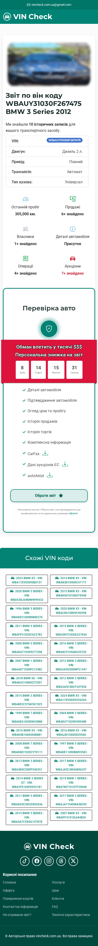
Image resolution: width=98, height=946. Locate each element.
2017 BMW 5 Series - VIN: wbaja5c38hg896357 (72, 765)
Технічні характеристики (71, 914)
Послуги (58, 882)
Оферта (9, 890)
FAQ (55, 906)
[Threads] (61, 861)
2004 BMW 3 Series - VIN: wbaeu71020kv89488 (72, 717)
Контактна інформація (20, 906)
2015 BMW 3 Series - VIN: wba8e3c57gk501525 (28, 700)
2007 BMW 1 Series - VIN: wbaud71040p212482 (28, 665)
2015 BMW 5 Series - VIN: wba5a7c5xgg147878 (27, 817)
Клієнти (58, 898)
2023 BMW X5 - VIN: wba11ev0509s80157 (27, 580)
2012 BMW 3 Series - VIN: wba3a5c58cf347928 (72, 683)
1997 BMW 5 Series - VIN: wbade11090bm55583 (72, 748)
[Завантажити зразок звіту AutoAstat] (49, 475)
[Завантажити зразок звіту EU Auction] (64, 465)
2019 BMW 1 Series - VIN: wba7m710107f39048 (72, 783)
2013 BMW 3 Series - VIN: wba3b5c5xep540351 (28, 765)
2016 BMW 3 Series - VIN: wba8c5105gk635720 (72, 648)
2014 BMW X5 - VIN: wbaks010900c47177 (71, 580)
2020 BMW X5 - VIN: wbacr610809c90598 (71, 611)
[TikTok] (24, 861)
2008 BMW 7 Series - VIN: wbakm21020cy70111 (27, 748)
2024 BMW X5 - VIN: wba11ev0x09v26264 (71, 698)
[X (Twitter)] (73, 861)
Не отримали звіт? (17, 914)
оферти (73, 513)
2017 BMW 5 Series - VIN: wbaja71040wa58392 (72, 800)
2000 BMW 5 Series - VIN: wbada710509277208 (28, 648)
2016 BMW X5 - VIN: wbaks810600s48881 (27, 732)
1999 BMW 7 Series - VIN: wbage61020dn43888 (28, 717)
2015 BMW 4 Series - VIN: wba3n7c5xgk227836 (72, 630)
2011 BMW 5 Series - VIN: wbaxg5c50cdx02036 (27, 800)
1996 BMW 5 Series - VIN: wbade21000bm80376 (27, 613)
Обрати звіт (46, 495)
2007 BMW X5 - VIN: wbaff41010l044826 (71, 815)
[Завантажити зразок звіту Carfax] (44, 454)
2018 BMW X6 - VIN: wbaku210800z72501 (27, 680)
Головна (9, 882)
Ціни (55, 890)
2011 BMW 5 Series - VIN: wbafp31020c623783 (28, 630)
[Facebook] (37, 861)
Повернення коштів (18, 898)
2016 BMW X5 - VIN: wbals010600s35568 (71, 732)
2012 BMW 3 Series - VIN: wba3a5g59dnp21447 (72, 665)
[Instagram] (49, 861)
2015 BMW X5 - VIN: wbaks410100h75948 (71, 593)
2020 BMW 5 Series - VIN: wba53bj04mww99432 (27, 596)
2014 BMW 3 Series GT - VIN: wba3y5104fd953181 (27, 783)
